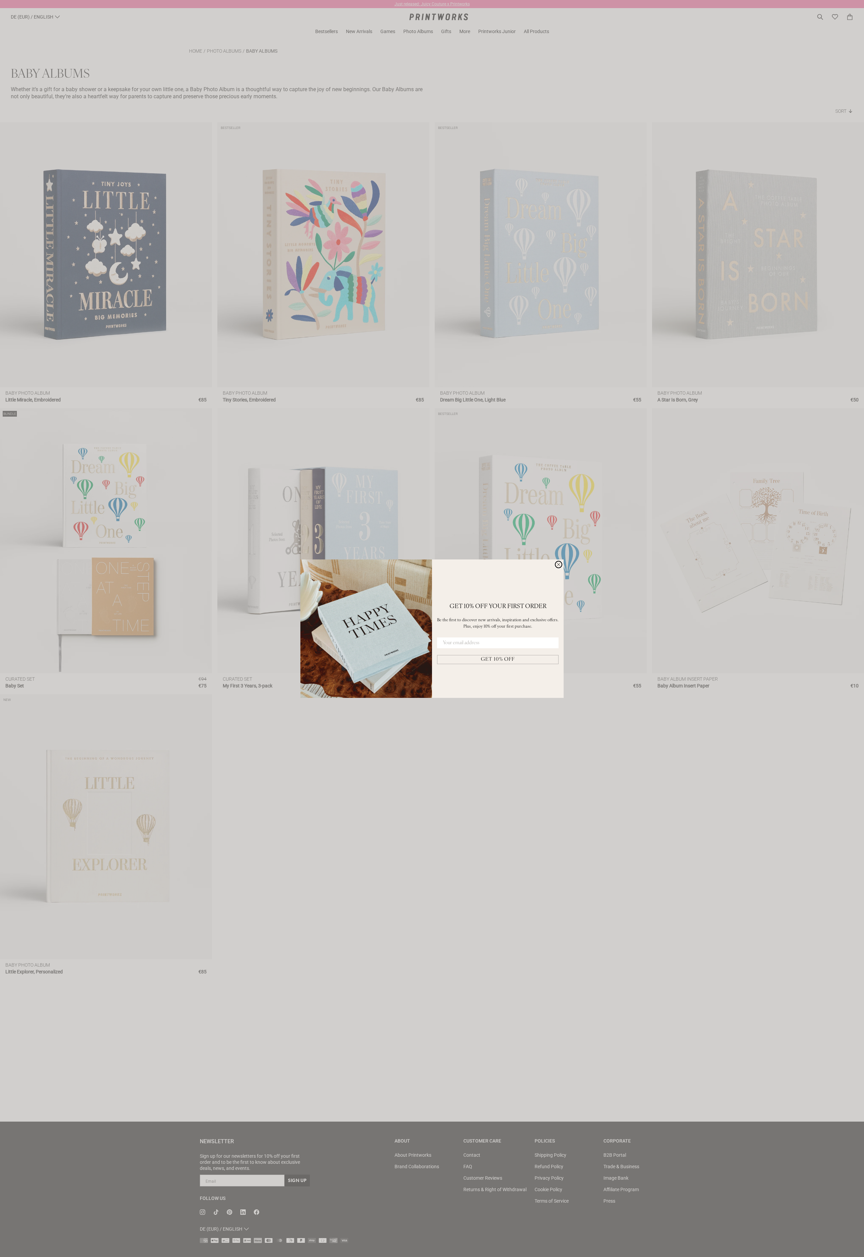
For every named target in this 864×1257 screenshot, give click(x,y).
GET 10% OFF (498, 659)
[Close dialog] (558, 564)
